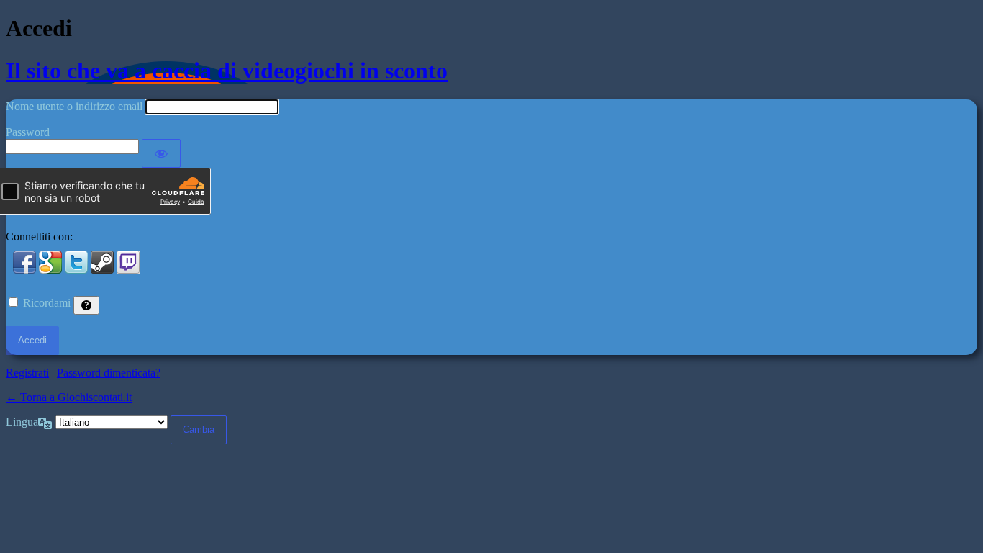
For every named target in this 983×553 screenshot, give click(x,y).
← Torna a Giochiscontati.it (69, 397)
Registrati (27, 373)
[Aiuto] (86, 305)
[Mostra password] (161, 153)
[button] (26, 270)
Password (28, 132)
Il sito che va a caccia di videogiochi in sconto (227, 71)
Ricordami (47, 303)
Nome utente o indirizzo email (74, 106)
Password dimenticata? (108, 373)
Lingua (22, 421)
